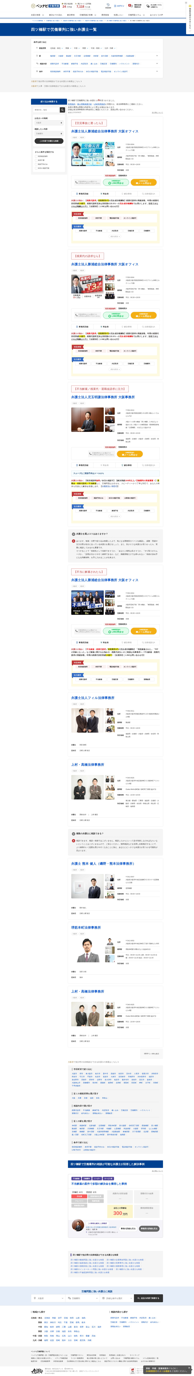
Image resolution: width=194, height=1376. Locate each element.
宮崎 (76, 1340)
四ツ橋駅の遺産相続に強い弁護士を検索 (87, 1263)
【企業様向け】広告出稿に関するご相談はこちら (83, 1361)
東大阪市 (89, 1074)
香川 (82, 1336)
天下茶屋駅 (136, 1132)
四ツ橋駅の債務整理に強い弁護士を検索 (123, 1266)
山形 (78, 1318)
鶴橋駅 (82, 1132)
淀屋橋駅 (87, 56)
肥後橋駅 (145, 1126)
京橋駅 (74, 1132)
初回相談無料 (55, 71)
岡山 (58, 1336)
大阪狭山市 (76, 1083)
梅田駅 (52, 56)
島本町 (95, 1083)
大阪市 (82, 137)
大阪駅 (60, 56)
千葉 (66, 1322)
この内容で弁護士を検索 (49, 141)
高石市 (141, 1080)
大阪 (73, 1098)
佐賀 (52, 1340)
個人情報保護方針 (84, 104)
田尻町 (134, 1083)
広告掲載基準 (45, 1361)
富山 (87, 1327)
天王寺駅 (77, 56)
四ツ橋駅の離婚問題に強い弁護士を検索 (87, 1260)
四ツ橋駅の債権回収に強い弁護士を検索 (87, 1266)
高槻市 (113, 1074)
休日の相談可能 (92, 71)
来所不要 (66, 71)
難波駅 (68, 56)
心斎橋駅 (117, 1129)
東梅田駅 (126, 1132)
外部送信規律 (58, 1361)
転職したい (118, 15)
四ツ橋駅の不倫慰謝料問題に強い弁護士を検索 (90, 1272)
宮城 (66, 1318)
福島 (84, 1318)
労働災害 (103, 64)
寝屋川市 (145, 1074)
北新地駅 (92, 1126)
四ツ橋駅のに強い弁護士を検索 (129, 1269)
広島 (64, 1336)
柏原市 (116, 1080)
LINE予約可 (76, 1150)
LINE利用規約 (99, 104)
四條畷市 (86, 1083)
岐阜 (52, 1327)
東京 (46, 1322)
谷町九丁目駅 (86, 1135)
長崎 (58, 1340)
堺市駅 (143, 1129)
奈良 (98, 1098)
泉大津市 (108, 1080)
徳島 (76, 1336)
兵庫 (79, 1098)
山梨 (70, 1327)
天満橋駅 (90, 1129)
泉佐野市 (75, 1080)
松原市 (97, 1077)
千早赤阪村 (76, 1086)
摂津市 (91, 1080)
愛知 (46, 1327)
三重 (64, 1327)
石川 (93, 1327)
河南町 (155, 1083)
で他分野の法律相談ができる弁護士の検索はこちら (55, 81)
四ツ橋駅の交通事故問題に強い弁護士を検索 (125, 1260)
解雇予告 (74, 64)
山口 (70, 1336)
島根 (52, 1336)
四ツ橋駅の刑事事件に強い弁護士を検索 (123, 1263)
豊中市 (105, 1074)
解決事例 (71, 15)
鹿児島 (82, 1340)
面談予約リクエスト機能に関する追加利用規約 (121, 1361)
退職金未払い (98, 1113)
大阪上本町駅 (99, 1135)
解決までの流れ (55, 15)
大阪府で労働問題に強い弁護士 (72, 20)
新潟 (76, 1327)
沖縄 (89, 1340)
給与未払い (85, 1113)
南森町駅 (83, 1126)
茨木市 (128, 1074)
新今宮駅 (104, 56)
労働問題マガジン (77, 1355)
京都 (85, 1098)
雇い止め (94, 64)
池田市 (151, 1077)
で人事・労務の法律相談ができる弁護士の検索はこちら (57, 86)
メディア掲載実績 (61, 1358)
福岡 (46, 1340)
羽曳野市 (131, 1077)
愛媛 (87, 1336)
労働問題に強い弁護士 (53, 20)
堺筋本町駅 (112, 1126)
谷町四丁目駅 (134, 1126)
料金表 (106, 194)
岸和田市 (154, 1074)
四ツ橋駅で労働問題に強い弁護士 (117, 20)
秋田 (72, 1318)
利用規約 (71, 104)
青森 (54, 1318)
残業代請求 (54, 64)
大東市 (113, 1077)
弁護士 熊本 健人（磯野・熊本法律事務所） (103, 863)
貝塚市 (83, 1080)
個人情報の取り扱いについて (97, 1358)
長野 (82, 1327)
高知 (93, 1336)
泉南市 (134, 1080)
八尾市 (136, 1074)
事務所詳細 (83, 194)
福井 (99, 1327)
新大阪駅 (122, 1126)
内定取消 (84, 64)
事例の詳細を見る (128, 1228)
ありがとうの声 (156, 15)
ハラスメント (124, 64)
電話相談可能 (106, 71)
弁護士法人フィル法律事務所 (92, 698)
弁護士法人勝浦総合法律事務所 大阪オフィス (105, 131)
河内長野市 (142, 1077)
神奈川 (53, 1322)
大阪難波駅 (130, 56)
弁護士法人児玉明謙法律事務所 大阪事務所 (103, 397)
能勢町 (110, 1083)
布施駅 (109, 1129)
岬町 (141, 1083)
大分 (70, 1340)
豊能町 (102, 1083)
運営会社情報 (91, 1355)
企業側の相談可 (89, 1150)
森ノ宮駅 (75, 1135)
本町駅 (95, 56)
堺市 (81, 1074)
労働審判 (113, 64)
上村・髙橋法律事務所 (87, 764)
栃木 (83, 1322)
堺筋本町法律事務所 (86, 927)
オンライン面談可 (121, 71)
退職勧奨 (108, 1113)
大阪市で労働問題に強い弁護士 (94, 20)
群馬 (77, 1322)
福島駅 (122, 1135)
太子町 (147, 1083)
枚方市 (97, 1074)
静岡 (58, 1327)
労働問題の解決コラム (131, 1358)
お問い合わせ (115, 1358)
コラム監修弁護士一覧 (150, 1358)
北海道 (47, 1318)
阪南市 (149, 1080)
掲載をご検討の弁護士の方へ (41, 1358)
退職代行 (136, 64)
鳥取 (46, 1336)
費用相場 (105, 15)
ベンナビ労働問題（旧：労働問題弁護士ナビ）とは (49, 1355)
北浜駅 (146, 1132)
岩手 (60, 1318)
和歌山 (104, 1098)
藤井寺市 (125, 1080)
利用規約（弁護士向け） (118, 1355)
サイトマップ (134, 1355)
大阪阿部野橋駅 (117, 56)
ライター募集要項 (77, 1358)
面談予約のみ (78, 71)
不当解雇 (65, 64)
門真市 (90, 1077)
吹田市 (121, 1074)
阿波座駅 (127, 1129)
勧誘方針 (34, 1361)
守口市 (82, 1077)
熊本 (64, 1340)
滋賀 (91, 1098)
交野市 (99, 1080)
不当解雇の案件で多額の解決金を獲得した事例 (99, 1183)
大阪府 (74, 137)
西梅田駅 (154, 1132)
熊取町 (126, 1083)
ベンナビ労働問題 (37, 20)
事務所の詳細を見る (149, 1228)
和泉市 (74, 1077)
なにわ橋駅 (153, 1129)
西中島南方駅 (112, 1135)
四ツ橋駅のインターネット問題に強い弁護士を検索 (92, 1269)
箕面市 (105, 1077)
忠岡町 (118, 1083)
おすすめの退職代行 (148, 1361)
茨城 (72, 1322)
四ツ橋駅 (154, 1126)
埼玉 (60, 1322)
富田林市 (122, 1077)
